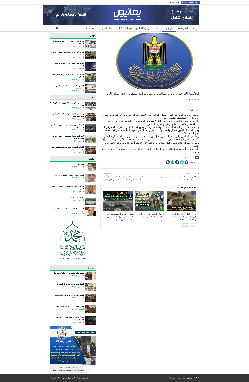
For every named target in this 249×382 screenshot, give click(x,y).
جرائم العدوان (106, 28)
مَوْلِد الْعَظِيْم (80, 164)
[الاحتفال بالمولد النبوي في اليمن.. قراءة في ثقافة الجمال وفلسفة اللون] (150, 201)
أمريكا (191, 157)
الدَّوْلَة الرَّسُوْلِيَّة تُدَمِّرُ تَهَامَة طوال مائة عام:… (69, 295)
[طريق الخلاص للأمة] (90, 200)
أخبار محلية (183, 28)
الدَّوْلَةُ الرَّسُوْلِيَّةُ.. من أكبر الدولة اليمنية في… (69, 284)
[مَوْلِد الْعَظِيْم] (90, 167)
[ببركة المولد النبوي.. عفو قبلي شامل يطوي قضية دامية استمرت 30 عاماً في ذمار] (90, 117)
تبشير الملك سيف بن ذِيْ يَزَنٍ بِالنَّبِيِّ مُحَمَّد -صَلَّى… (67, 273)
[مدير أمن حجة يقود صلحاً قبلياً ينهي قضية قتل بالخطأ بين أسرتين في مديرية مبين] (90, 106)
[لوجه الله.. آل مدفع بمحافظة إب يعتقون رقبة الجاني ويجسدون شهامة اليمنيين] (90, 128)
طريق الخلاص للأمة (77, 197)
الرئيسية (195, 28)
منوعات (128, 28)
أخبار (193, 192)
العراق (185, 157)
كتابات (119, 28)
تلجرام (172, 2)
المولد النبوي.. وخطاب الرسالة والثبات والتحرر (69, 175)
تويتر (177, 2)
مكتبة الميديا (91, 28)
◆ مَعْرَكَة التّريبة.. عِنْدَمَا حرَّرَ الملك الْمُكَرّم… (70, 306)
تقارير (157, 28)
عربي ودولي (169, 28)
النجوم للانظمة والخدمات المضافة (62, 378)
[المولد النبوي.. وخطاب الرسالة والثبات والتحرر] (90, 178)
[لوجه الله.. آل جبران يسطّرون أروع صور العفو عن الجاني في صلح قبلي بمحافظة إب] (90, 139)
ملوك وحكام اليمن (143, 28)
